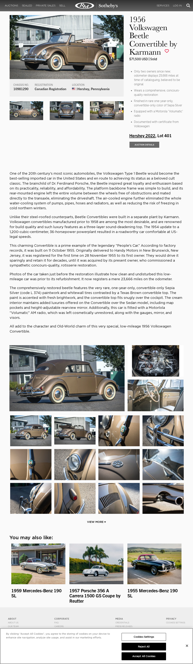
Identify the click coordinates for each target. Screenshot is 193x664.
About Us (13, 622)
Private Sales (45, 5)
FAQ (56, 622)
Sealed (27, 5)
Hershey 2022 (142, 135)
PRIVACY (171, 618)
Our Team (13, 626)
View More (95, 521)
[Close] (187, 646)
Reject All (143, 646)
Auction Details (144, 144)
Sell (62, 5)
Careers (59, 626)
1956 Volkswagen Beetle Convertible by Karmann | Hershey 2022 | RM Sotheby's (96, 5)
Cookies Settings (175, 622)
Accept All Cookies (143, 656)
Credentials (122, 622)
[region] (96, 646)
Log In (177, 5)
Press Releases (123, 626)
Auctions (11, 5)
